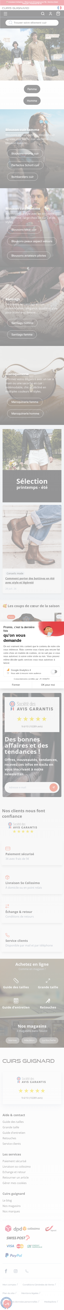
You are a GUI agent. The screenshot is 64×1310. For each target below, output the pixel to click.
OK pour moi (48, 684)
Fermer (16, 684)
